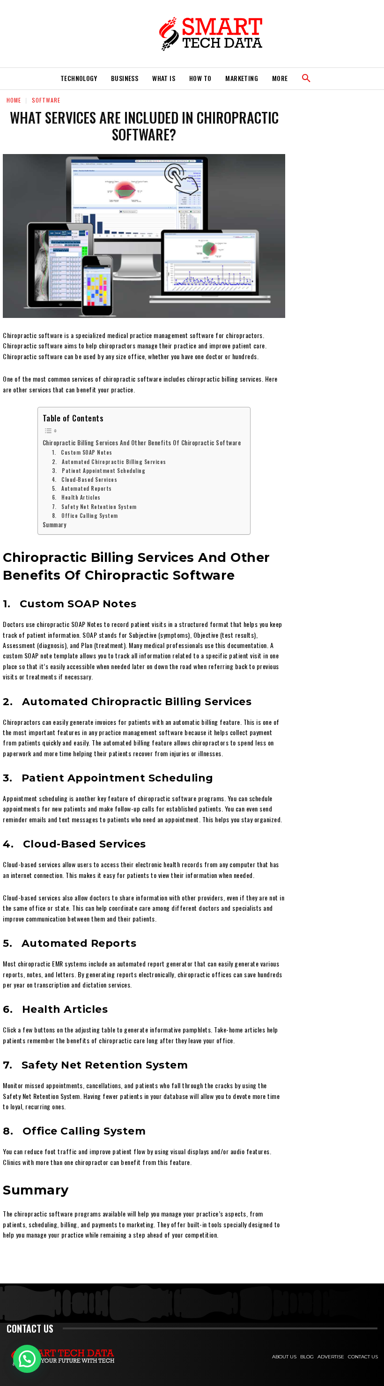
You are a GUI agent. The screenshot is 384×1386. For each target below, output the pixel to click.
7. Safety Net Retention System (94, 506)
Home (14, 100)
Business (124, 78)
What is (163, 78)
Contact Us (363, 1357)
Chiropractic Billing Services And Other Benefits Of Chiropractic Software (142, 442)
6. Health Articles (76, 497)
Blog (307, 1357)
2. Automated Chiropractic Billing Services (109, 461)
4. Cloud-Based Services (85, 479)
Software (46, 100)
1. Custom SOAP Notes (82, 452)
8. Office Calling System (85, 515)
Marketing (241, 78)
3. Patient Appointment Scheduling (99, 470)
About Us (284, 1357)
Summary (54, 524)
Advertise (331, 1357)
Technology (78, 78)
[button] (306, 78)
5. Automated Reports (82, 488)
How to (200, 78)
